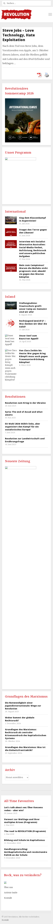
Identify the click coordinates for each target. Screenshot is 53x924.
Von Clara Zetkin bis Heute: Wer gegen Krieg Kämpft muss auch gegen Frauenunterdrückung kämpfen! (33, 356)
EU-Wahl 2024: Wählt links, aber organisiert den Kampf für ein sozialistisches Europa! (22, 426)
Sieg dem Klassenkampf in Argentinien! (32, 219)
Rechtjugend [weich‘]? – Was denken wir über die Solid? (33, 323)
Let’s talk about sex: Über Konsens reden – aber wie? (23, 809)
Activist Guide (10, 892)
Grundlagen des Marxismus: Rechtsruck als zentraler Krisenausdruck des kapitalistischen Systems (25, 734)
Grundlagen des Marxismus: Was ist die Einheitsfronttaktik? (25, 749)
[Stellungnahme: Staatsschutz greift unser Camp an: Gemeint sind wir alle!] (11, 305)
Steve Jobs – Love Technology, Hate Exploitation (19, 35)
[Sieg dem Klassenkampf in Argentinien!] (11, 220)
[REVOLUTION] (16, 14)
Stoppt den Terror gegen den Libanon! (33, 231)
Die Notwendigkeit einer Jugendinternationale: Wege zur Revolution (23, 705)
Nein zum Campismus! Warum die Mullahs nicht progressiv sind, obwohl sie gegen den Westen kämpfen (33, 271)
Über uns (8, 887)
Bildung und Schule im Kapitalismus (24, 840)
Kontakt (8, 898)
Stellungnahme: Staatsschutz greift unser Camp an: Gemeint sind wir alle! (33, 307)
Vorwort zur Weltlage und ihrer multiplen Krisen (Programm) (22, 821)
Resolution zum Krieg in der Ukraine (25, 402)
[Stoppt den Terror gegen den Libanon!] (11, 232)
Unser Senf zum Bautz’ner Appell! (28, 337)
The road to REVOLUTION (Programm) (25, 831)
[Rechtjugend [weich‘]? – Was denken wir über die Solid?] (11, 323)
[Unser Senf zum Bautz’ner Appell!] (11, 340)
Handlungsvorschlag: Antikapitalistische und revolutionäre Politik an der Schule (25, 852)
